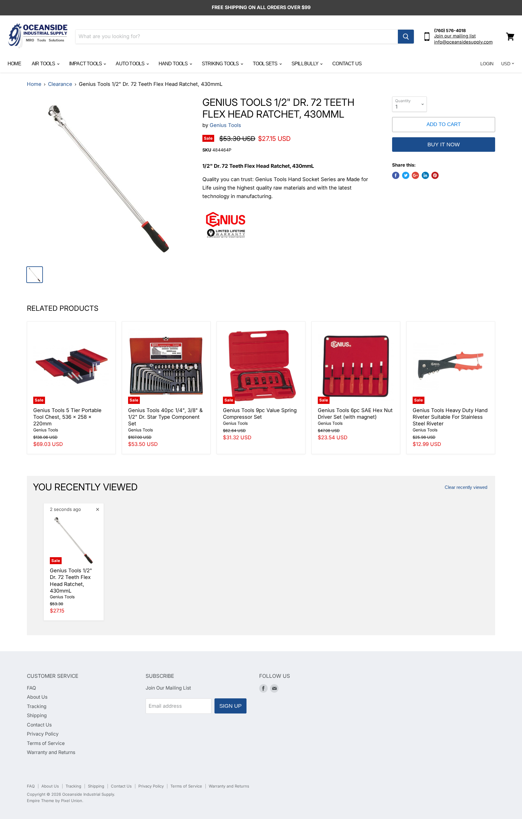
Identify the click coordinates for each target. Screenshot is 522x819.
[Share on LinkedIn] (425, 175)
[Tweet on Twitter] (405, 175)
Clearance (60, 84)
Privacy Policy (43, 734)
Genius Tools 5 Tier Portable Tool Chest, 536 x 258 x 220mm (67, 417)
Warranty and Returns (51, 752)
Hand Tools (174, 63)
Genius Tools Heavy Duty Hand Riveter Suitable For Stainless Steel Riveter (450, 417)
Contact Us (347, 63)
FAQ (31, 688)
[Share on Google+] (415, 175)
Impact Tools (86, 63)
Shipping (37, 715)
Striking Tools (221, 63)
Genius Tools (225, 125)
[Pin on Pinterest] (435, 175)
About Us (37, 697)
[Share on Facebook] (395, 175)
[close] (98, 509)
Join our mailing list (455, 36)
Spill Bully (305, 63)
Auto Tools (130, 63)
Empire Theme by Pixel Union (54, 800)
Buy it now (443, 144)
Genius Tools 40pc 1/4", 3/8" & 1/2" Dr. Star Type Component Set (165, 417)
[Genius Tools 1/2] (109, 178)
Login (486, 63)
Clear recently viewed (466, 487)
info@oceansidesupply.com (463, 42)
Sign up (230, 706)
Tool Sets (266, 63)
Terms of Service (46, 743)
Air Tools (44, 63)
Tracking (37, 706)
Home (14, 63)
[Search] (406, 37)
